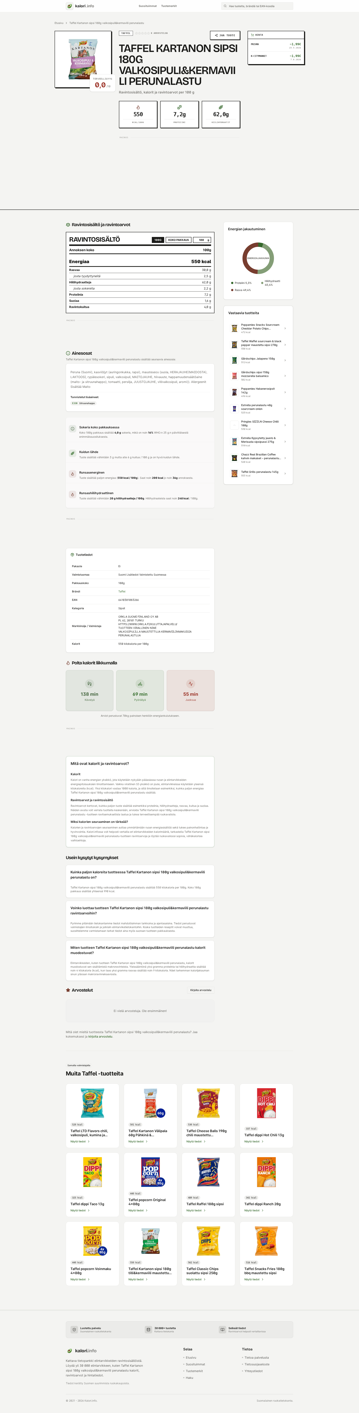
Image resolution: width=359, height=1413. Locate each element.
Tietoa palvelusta (257, 1357)
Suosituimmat (148, 5)
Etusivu (59, 22)
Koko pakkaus (178, 239)
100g (158, 239)
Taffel (121, 591)
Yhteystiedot (254, 1371)
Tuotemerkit (169, 5)
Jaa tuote (227, 35)
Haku (189, 1378)
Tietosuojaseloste (257, 1364)
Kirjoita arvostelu (200, 990)
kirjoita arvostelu (100, 1036)
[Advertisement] (179, 166)
